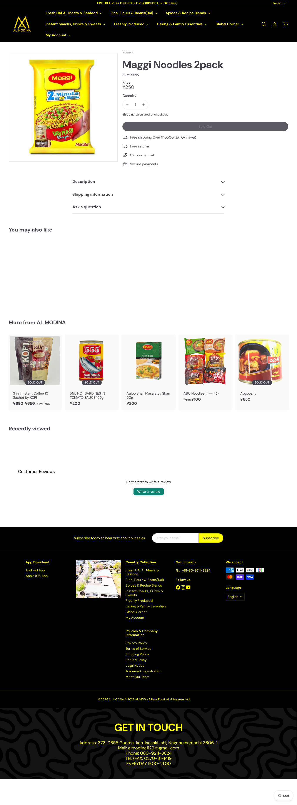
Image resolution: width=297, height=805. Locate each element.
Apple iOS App (37, 576)
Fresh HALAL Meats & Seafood (72, 13)
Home (126, 52)
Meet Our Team (137, 677)
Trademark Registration (143, 671)
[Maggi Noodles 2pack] (30, 273)
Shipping (128, 114)
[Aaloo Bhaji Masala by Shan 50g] (148, 372)
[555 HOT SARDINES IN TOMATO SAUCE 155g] (91, 372)
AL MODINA (51, 322)
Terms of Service (139, 648)
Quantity (129, 96)
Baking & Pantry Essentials (180, 24)
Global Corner (227, 24)
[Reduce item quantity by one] (127, 104)
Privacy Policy (136, 643)
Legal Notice (135, 665)
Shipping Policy (137, 654)
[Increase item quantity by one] (143, 104)
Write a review (148, 491)
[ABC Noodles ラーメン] (205, 370)
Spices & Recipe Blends (186, 13)
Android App (35, 570)
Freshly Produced (129, 24)
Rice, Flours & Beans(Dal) (132, 13)
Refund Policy (136, 660)
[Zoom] (63, 107)
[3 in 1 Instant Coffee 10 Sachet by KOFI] (35, 372)
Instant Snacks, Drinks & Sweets (74, 24)
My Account (56, 35)
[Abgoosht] (262, 370)
